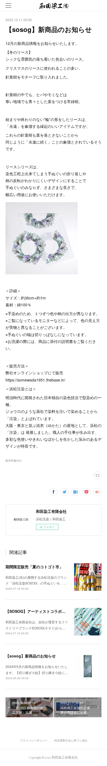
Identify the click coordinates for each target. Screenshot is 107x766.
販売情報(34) (13, 460)
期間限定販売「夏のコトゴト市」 (34, 566)
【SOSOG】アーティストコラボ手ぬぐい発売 (45, 611)
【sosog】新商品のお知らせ (30, 656)
